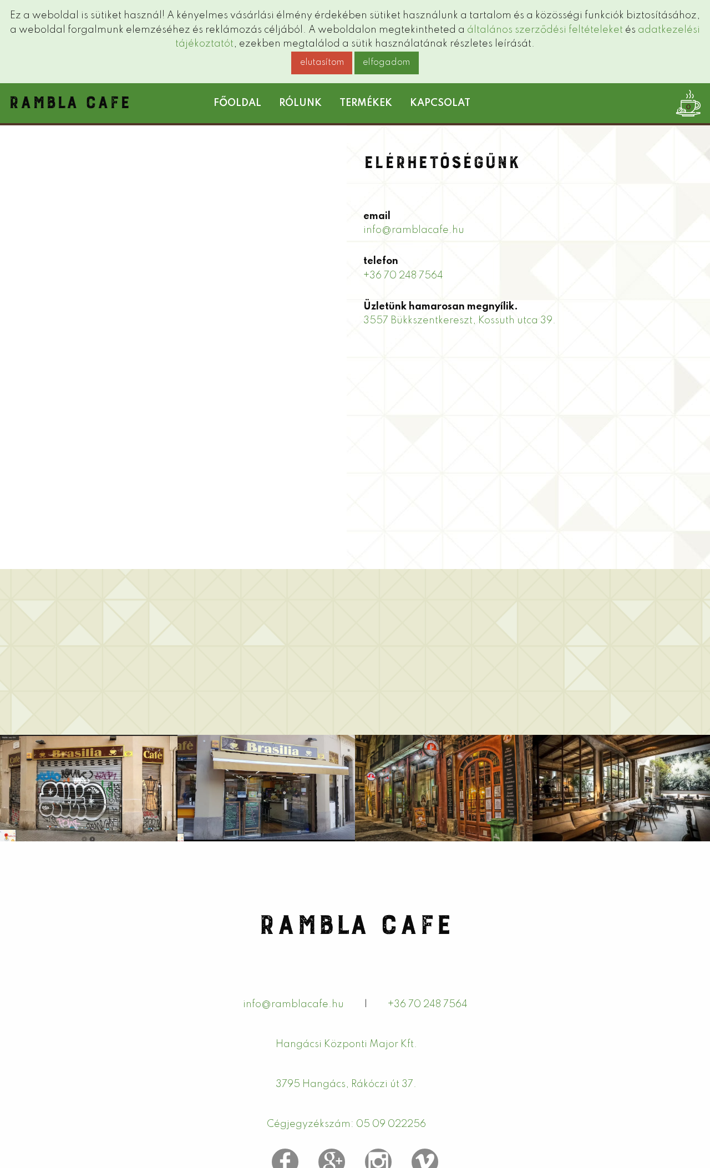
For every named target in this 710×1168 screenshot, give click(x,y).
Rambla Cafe (69, 98)
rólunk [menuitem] (300, 103)
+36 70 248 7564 (403, 276)
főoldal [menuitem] (237, 103)
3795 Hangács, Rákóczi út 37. (346, 1084)
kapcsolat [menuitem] (440, 103)
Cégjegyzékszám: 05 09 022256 (346, 1124)
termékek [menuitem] (365, 103)
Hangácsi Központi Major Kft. (346, 1044)
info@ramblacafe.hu (413, 230)
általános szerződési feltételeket (545, 30)
